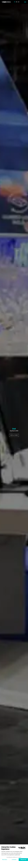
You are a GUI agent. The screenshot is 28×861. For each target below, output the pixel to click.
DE (18, 2)
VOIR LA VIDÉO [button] (14, 435)
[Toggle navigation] (25, 2)
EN (16, 2)
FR (14, 2)
